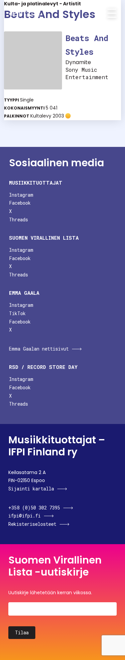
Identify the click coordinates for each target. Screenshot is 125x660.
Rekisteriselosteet (32, 524)
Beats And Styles (86, 45)
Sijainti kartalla (31, 488)
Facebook (20, 203)
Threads (18, 219)
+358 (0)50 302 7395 (34, 507)
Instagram (21, 195)
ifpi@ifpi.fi (24, 515)
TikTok (17, 313)
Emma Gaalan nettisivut (39, 349)
